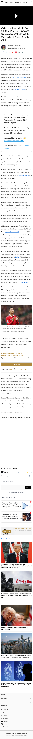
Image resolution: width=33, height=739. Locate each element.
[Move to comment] (22, 52)
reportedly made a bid (12, 232)
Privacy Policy (23, 369)
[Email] (19, 52)
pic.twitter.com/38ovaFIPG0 (14, 141)
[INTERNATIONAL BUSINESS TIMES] (17, 2)
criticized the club (23, 175)
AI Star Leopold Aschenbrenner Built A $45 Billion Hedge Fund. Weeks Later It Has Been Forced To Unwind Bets (16, 684)
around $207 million (19, 89)
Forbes (17, 257)
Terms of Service (13, 369)
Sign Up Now (6, 531)
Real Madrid (24, 282)
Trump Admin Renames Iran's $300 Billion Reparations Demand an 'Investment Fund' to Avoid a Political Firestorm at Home (16, 566)
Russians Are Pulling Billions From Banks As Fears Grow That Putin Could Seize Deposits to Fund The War (16, 595)
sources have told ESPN (19, 77)
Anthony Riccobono (15, 45)
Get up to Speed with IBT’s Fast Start (22, 528)
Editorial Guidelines (24, 417)
